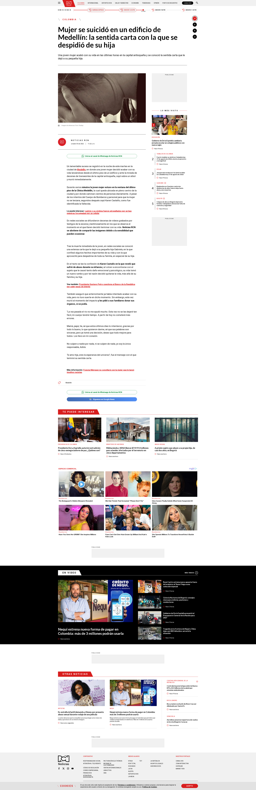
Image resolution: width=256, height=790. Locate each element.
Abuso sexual (160, 444)
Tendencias (146, 3)
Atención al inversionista (88, 776)
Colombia (80, 3)
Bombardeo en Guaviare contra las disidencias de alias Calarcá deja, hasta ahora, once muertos (170, 188)
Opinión (156, 3)
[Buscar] (197, 3)
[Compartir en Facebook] (195, 24)
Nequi (112, 708)
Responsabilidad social (92, 761)
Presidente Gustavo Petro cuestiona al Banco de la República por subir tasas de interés (101, 285)
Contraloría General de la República (177, 681)
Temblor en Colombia (165, 154)
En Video (69, 572)
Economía (135, 3)
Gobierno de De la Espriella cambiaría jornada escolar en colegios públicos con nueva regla (168, 143)
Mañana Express (98, 10)
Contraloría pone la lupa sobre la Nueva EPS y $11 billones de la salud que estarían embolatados (182, 688)
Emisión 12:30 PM (129, 10)
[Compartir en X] (195, 31)
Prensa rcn (87, 773)
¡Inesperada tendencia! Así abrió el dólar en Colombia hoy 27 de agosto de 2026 (171, 173)
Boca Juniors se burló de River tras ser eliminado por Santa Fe (181, 705)
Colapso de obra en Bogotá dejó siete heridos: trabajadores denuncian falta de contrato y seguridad (171, 203)
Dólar (159, 169)
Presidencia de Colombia (67, 444)
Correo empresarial (90, 770)
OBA (105, 773)
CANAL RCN (187, 3)
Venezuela (171, 716)
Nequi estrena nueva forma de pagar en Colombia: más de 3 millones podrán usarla (91, 631)
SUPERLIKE (179, 766)
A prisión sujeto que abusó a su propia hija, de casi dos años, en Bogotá (175, 449)
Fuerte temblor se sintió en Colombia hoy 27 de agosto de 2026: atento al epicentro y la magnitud (171, 159)
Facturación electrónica (113, 761)
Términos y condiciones (127, 785)
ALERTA (130, 771)
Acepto (189, 786)
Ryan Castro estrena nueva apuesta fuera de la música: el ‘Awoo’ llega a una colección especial (180, 584)
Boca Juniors (172, 700)
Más (189, 573)
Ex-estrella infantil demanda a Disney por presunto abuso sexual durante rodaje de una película (81, 713)
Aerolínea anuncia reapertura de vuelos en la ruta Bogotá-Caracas (182, 721)
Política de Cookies (149, 787)
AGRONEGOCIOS (155, 766)
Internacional (93, 3)
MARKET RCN (180, 769)
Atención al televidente (92, 763)
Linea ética (107, 770)
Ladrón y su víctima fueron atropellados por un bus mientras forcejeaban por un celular (99, 212)
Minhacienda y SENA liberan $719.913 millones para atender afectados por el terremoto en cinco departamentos (127, 450)
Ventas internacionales (112, 768)
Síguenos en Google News (103, 399)
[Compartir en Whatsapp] (195, 37)
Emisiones (65, 10)
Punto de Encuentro (169, 3)
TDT (140, 761)
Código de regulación (91, 768)
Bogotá (159, 198)
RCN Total (132, 763)
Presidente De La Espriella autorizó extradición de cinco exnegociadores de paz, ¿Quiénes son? (79, 449)
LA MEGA (131, 776)
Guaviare (160, 183)
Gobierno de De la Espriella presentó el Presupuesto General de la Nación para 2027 (179, 615)
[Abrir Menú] (59, 3)
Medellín (69, 383)
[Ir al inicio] (69, 3)
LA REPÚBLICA (155, 761)
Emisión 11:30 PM (191, 10)
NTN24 (130, 761)
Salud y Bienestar (121, 3)
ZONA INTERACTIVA (182, 763)
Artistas (61, 708)
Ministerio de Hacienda (115, 444)
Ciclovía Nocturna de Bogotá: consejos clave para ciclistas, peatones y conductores (179, 600)
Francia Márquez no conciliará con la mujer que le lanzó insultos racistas (100, 371)
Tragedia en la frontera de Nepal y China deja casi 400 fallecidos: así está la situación (179, 631)
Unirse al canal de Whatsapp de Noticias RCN (103, 156)
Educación (156, 137)
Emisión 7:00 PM (160, 10)
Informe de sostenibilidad (109, 764)
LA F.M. (130, 769)
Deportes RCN (107, 3)
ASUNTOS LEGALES (156, 763)
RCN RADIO (131, 766)
